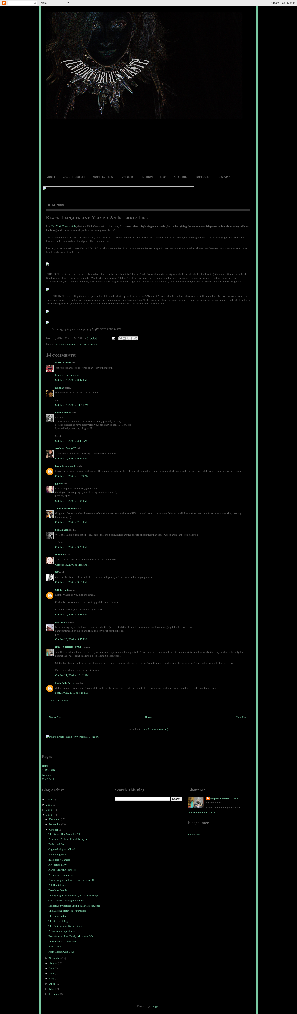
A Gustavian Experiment (61, 931)
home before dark (65, 465)
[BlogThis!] (124, 338)
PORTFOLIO (203, 177)
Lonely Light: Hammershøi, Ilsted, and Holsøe (73, 895)
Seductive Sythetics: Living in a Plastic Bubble (74, 905)
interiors (59, 343)
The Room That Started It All (64, 834)
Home (148, 717)
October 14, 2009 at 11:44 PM (71, 404)
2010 (49, 809)
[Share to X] (128, 338)
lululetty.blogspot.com (67, 374)
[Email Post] (113, 338)
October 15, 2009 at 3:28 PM (71, 547)
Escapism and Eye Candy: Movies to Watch (72, 936)
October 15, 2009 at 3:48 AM (71, 440)
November (55, 824)
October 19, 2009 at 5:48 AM (71, 614)
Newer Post (55, 717)
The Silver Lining (58, 921)
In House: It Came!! (59, 859)
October (54, 829)
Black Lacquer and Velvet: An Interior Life (97, 217)
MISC (163, 177)
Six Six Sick (61, 529)
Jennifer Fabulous (65, 508)
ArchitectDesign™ (65, 448)
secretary (95, 343)
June (52, 973)
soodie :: (60, 554)
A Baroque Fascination (60, 875)
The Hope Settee (57, 915)
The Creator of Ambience (62, 941)
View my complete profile (202, 812)
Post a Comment (60, 700)
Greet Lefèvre (63, 412)
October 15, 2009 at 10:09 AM (72, 476)
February (54, 993)
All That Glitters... (58, 885)
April (52, 983)
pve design (61, 621)
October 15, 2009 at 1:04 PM (71, 500)
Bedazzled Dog (56, 844)
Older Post (241, 717)
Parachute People (57, 890)
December (55, 819)
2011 (49, 804)
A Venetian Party (57, 864)
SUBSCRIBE (181, 177)
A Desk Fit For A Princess (62, 869)
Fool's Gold (54, 946)
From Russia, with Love (61, 951)
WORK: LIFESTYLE (74, 177)
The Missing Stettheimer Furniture (67, 910)
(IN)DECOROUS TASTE (69, 646)
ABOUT (50, 177)
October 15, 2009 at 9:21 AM (71, 458)
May (52, 978)
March (53, 988)
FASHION (147, 177)
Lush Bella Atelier (65, 682)
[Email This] (120, 338)
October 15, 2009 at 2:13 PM (71, 522)
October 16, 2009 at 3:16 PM (71, 582)
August (53, 963)
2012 (49, 799)
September (55, 958)
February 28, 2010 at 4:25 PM (71, 692)
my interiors (71, 343)
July (52, 968)
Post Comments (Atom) (155, 729)
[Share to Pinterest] (136, 338)
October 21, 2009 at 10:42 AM (72, 675)
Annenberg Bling (57, 854)
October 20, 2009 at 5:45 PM (71, 639)
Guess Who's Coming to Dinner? (66, 900)
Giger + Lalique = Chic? (61, 849)
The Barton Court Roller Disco (65, 926)
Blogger (155, 1006)
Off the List (61, 589)
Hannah (59, 387)
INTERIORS (127, 177)
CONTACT (224, 177)
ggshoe (59, 483)
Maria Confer (63, 362)
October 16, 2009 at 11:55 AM (72, 564)
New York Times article (63, 226)
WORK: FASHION (103, 177)
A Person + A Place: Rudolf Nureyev (67, 839)
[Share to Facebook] (132, 338)
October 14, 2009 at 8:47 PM (71, 379)
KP (57, 572)
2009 (49, 814)
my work (84, 343)
